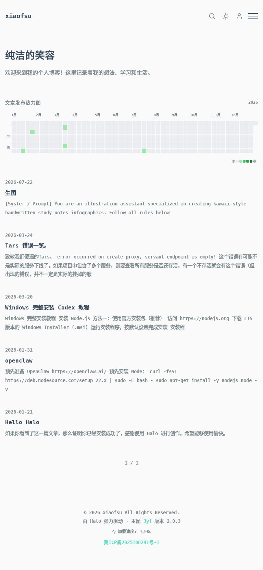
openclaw (19, 360)
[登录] (239, 16)
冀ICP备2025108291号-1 (131, 542)
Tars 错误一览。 (27, 245)
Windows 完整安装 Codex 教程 (47, 307)
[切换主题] (225, 16)
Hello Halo (22, 422)
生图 (10, 193)
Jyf (147, 521)
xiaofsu (18, 16)
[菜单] (253, 16)
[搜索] (212, 16)
